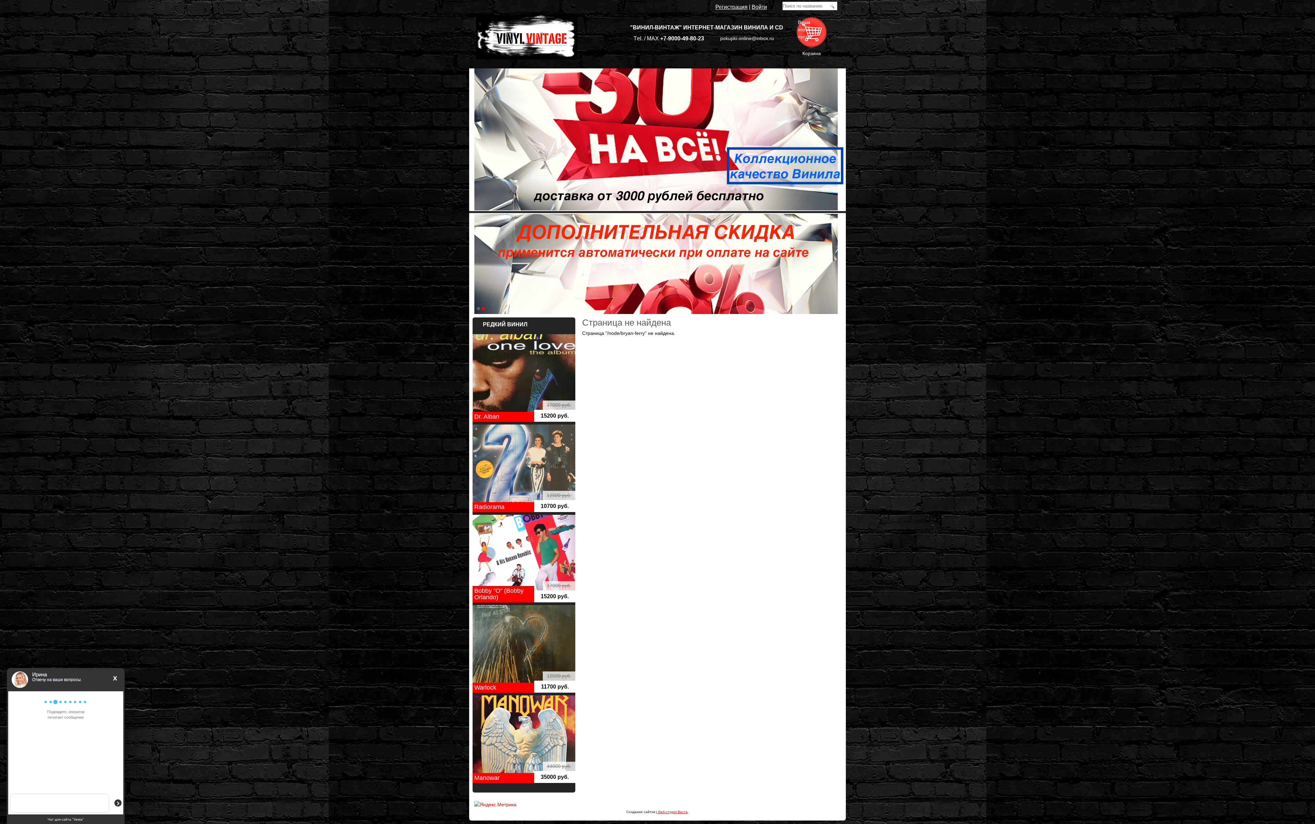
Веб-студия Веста (672, 812)
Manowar (487, 777)
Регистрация (731, 7)
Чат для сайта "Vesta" (66, 819)
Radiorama (489, 506)
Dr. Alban (486, 416)
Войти (759, 7)
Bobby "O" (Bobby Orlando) (499, 594)
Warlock (485, 687)
